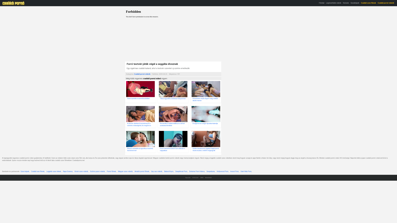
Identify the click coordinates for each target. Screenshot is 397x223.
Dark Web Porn (246, 171)
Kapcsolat (187, 177)
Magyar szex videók (125, 171)
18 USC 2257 (195, 177)
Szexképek (355, 3)
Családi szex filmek (368, 3)
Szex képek (25, 171)
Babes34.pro (168, 171)
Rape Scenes (68, 171)
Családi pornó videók (386, 3)
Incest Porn (234, 171)
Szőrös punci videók (97, 171)
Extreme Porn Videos (197, 171)
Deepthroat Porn (181, 171)
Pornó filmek (111, 171)
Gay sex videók (156, 171)
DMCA (201, 177)
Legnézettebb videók (333, 3)
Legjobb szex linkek (53, 171)
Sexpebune (211, 171)
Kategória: (130, 74)
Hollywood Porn (222, 171)
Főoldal (321, 3)
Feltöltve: (155, 74)
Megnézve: (173, 74)
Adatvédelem (208, 177)
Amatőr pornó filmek (142, 171)
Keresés (346, 3)
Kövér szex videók (81, 171)
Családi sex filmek (37, 171)
